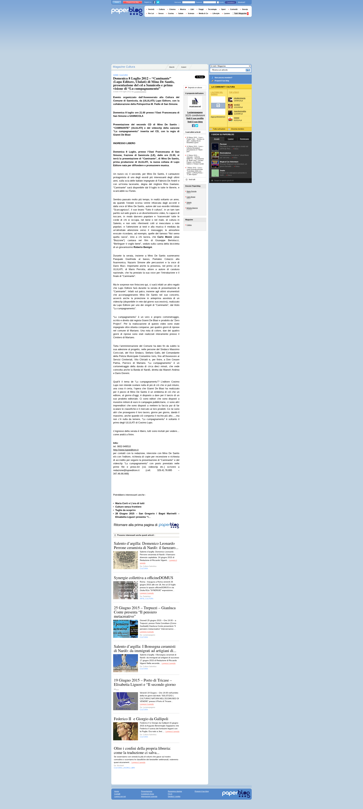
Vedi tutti (192, 180)
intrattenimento (239, 98)
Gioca (236, 149)
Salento (189, 202)
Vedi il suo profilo (195, 118)
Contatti (117, 794)
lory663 (237, 105)
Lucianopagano (140, 92)
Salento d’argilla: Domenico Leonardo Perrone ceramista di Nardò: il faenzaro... (146, 545)
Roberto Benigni (192, 208)
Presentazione (146, 791)
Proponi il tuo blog (222, 81)
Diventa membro (237, 129)
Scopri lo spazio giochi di (224, 181)
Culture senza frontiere (128, 506)
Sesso (160, 13)
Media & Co (203, 13)
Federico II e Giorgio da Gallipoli (141, 718)
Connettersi (231, 2)
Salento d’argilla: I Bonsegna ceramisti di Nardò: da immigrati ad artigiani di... (145, 648)
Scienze (191, 13)
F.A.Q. (170, 794)
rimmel (236, 118)
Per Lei (151, 13)
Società (151, 9)
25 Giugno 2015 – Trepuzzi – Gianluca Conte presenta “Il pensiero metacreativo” (145, 612)
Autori (183, 67)
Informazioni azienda (149, 797)
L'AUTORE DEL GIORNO (217, 93)
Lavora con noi (120, 797)
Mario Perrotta (191, 191)
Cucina (171, 13)
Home (117, 2)
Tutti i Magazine (240, 13)
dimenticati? (241, 2)
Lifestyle (216, 13)
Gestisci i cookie (174, 797)
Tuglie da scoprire (125, 510)
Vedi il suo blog (195, 121)
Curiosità (234, 9)
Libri (192, 9)
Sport (223, 9)
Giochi (171, 67)
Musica (183, 9)
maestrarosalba (240, 111)
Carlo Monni (191, 197)
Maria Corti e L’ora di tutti (129, 503)
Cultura (189, 225)
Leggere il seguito (147, 593)
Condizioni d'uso (147, 794)
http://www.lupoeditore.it (126, 449)
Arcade (217, 139)
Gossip (245, 9)
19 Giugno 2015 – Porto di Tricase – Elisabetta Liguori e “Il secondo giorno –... (145, 684)
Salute (180, 13)
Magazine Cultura (124, 66)
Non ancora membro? (223, 78)
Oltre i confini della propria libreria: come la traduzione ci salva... (142, 750)
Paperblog (127, 11)
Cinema (172, 9)
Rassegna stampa (175, 791)
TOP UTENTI (234, 92)
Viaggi (201, 9)
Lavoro (227, 13)
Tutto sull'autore (219, 129)
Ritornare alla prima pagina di (136, 525)
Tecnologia (212, 9)
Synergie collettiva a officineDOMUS (143, 577)
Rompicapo (244, 139)
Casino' (231, 139)
